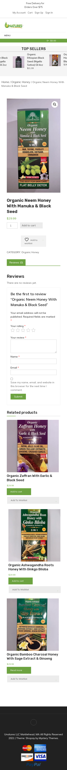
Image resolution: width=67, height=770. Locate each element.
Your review (18, 337)
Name (15, 356)
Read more (16, 670)
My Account (19, 12)
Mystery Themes (48, 738)
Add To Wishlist (19, 500)
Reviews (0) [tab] (16, 262)
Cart (30, 12)
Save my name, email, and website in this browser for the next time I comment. (32, 386)
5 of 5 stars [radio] (33, 330)
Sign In (49, 12)
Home (5, 82)
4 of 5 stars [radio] (28, 330)
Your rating (18, 326)
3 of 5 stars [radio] (23, 330)
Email (15, 367)
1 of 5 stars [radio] (13, 330)
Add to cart (29, 225)
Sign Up (39, 12)
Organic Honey (20, 82)
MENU (7, 35)
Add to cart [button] (16, 491)
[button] (54, 104)
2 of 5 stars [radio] (18, 330)
